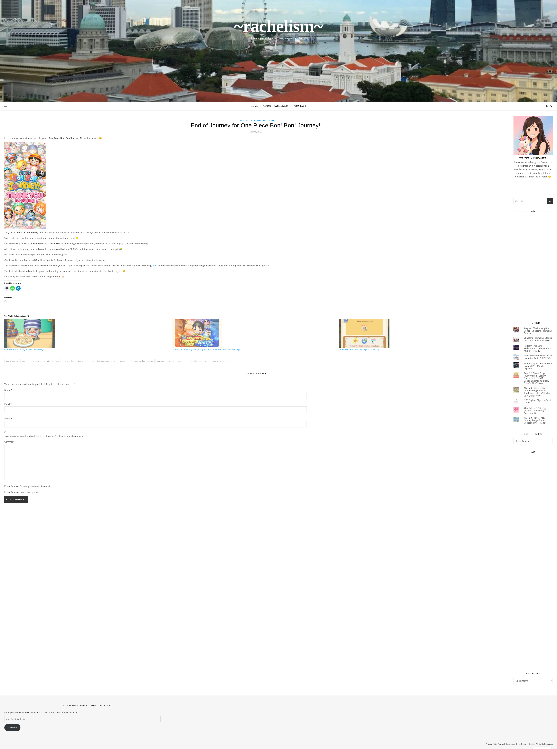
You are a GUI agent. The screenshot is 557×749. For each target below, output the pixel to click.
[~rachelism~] (278, 51)
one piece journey (164, 361)
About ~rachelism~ (276, 106)
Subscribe (12, 727)
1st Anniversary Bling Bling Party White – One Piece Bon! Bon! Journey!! (206, 349)
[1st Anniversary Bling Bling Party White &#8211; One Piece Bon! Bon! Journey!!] (254, 333)
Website (8, 418)
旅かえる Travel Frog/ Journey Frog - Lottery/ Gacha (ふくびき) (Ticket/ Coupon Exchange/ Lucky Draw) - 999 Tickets (536, 378)
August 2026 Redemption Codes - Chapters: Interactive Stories (538, 331)
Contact (300, 106)
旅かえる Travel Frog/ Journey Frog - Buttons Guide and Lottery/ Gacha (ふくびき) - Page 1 (537, 391)
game (24, 361)
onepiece (179, 361)
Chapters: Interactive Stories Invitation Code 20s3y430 (538, 339)
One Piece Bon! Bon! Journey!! (256, 120)
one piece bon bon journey (73, 361)
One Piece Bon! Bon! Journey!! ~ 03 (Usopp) (359, 349)
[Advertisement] (533, 266)
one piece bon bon (51, 361)
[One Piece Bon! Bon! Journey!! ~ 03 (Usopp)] (421, 333)
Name (8, 389)
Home (254, 106)
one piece (35, 361)
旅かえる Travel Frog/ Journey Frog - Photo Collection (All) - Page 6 (535, 420)
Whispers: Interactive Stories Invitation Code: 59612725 (538, 356)
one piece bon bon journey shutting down (136, 361)
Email (8, 404)
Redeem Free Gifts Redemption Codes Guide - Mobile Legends (537, 348)
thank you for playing (220, 361)
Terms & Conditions (506, 744)
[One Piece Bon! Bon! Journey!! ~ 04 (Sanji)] (86, 333)
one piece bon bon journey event (102, 361)
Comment (9, 441)
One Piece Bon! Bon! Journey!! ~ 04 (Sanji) (24, 349)
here (155, 265)
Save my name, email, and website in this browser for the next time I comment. (44, 436)
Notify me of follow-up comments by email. (28, 486)
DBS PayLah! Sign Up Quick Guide (537, 401)
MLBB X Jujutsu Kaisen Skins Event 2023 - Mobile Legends (538, 366)
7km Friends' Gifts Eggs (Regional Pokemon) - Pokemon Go (535, 411)
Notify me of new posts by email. (23, 492)
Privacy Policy (492, 744)
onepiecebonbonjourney (198, 361)
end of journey (12, 361)
